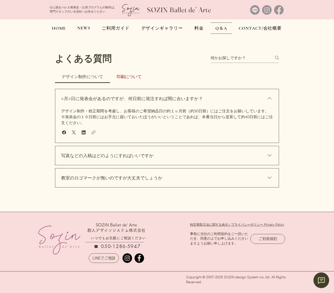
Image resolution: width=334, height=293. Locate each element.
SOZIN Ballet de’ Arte (179, 10)
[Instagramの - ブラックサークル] (127, 258)
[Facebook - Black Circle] (139, 258)
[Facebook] (279, 10)
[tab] (82, 76)
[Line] (255, 10)
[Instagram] (267, 10)
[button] (64, 132)
